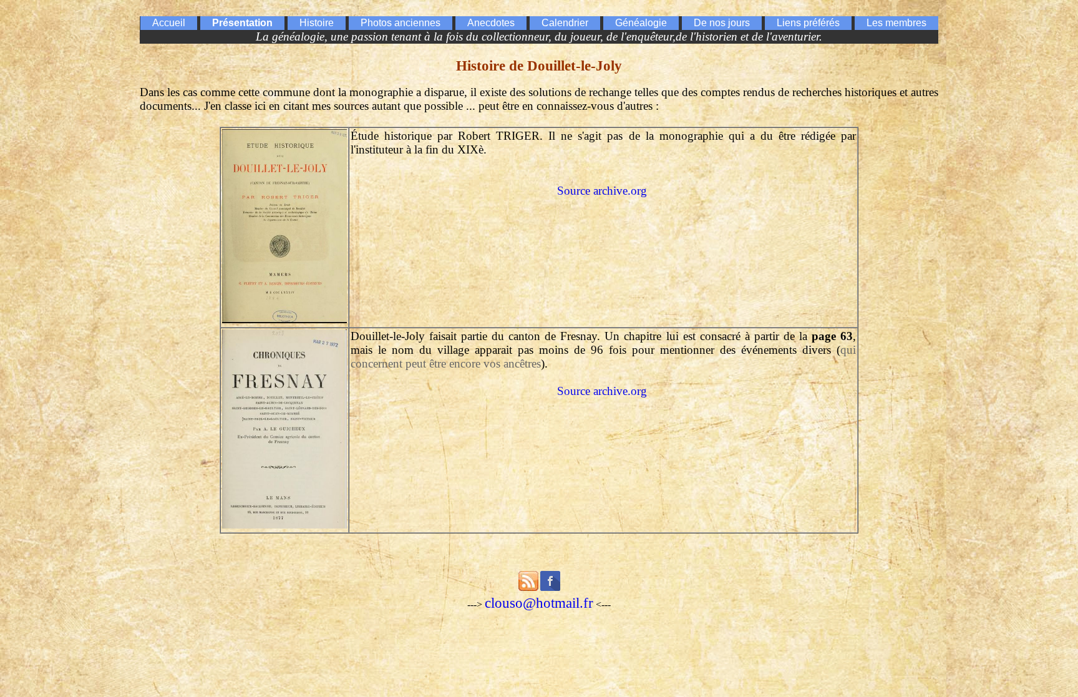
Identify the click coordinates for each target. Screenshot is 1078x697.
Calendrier (564, 22)
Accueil (168, 22)
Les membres (896, 22)
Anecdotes (491, 22)
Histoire (316, 22)
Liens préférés (808, 22)
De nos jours (722, 22)
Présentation (242, 22)
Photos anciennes (400, 22)
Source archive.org (602, 190)
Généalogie (641, 22)
